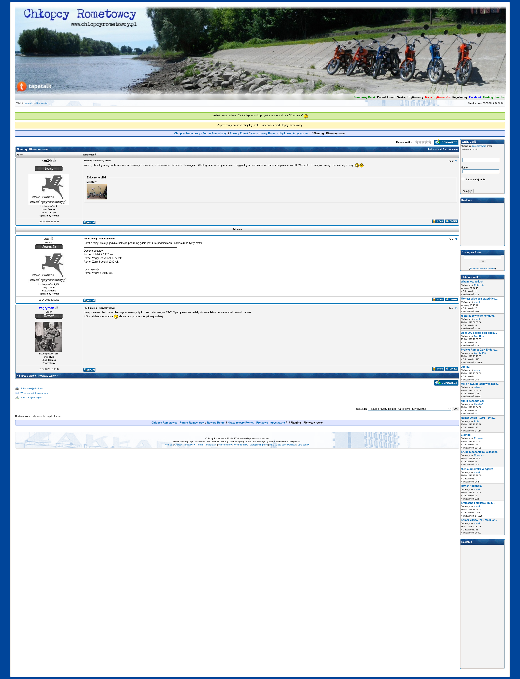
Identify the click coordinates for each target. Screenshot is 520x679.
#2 (456, 239)
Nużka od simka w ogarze (477, 468)
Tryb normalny (450, 149)
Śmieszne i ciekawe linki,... (478, 502)
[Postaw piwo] (438, 222)
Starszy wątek (27, 375)
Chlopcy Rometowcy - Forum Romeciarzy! (200, 133)
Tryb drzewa (434, 149)
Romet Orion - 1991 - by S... (478, 417)
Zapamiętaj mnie (475, 179)
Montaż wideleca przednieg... (479, 298)
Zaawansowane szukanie (482, 268)
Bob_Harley (480, 336)
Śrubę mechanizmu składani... (480, 451)
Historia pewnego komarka (477, 315)
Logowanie (28, 103)
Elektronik (479, 285)
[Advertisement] (253, 393)
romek (477, 302)
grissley (478, 387)
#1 (456, 161)
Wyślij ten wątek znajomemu (34, 393)
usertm (477, 370)
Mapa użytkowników (286, 444)
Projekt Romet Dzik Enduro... (479, 349)
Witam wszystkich (472, 281)
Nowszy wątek (47, 375)
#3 (456, 308)
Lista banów (303, 444)
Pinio (476, 421)
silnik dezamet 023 (472, 400)
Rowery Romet (239, 133)
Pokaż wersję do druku (32, 388)
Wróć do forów (241, 444)
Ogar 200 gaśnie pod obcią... (479, 332)
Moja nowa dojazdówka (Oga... (480, 383)
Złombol (466, 434)
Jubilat (465, 366)
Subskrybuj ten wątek (31, 397)
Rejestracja (41, 103)
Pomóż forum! (386, 97)
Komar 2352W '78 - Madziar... (479, 519)
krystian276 (480, 353)
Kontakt (168, 444)
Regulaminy (459, 97)
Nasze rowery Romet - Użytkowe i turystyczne (279, 133)
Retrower (478, 438)
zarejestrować (479, 146)
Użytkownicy (415, 97)
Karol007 (478, 404)
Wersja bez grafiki (259, 444)
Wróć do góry (225, 444)
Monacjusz (479, 455)
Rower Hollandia (471, 485)
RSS (271, 444)
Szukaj (401, 97)
